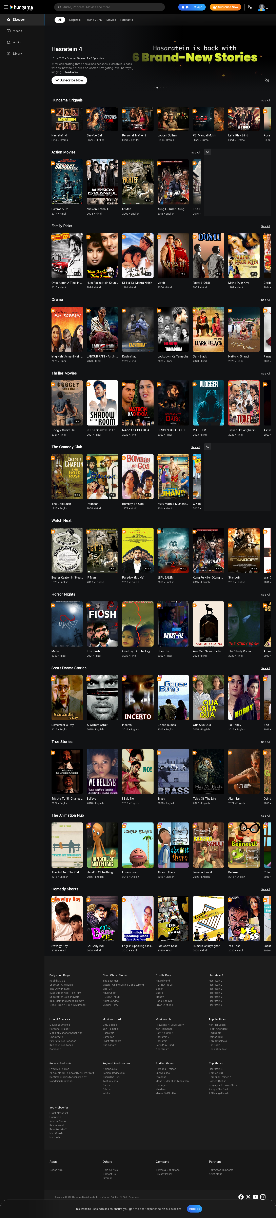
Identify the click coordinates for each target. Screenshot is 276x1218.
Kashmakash (57, 1125)
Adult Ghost (109, 992)
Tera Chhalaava (218, 1041)
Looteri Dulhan (217, 1081)
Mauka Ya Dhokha (60, 1024)
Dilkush (107, 1089)
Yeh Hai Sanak (111, 1029)
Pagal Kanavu (164, 1001)
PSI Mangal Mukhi (219, 1093)
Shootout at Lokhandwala (64, 997)
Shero (159, 992)
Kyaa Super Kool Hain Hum (65, 992)
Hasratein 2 (215, 980)
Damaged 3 (216, 1037)
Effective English (59, 1069)
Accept (194, 1209)
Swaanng (161, 1077)
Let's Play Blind (165, 1045)
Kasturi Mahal (110, 1081)
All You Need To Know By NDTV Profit (72, 1073)
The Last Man (111, 980)
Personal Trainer (60, 1029)
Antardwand (163, 980)
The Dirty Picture (60, 988)
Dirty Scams (110, 1024)
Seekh (159, 988)
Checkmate (56, 1037)
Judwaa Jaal (163, 1073)
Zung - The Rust (218, 1089)
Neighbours (110, 1069)
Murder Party (110, 1005)
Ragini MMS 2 (57, 980)
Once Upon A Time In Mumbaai (68, 1005)
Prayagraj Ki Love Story (170, 1024)
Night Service (111, 1001)
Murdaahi (55, 1137)
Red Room (215, 1033)
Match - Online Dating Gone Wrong (123, 984)
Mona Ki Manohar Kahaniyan (66, 1033)
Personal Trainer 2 (220, 1077)
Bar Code (214, 1045)
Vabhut (107, 1093)
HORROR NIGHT (112, 997)
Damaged (55, 1049)
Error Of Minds (164, 1005)
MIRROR (107, 988)
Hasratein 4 (216, 1069)
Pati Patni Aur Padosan (63, 1041)
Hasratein (108, 1033)
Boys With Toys (218, 1049)
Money (160, 997)
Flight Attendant (112, 1041)
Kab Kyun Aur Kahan (61, 1045)
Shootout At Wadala (61, 984)
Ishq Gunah (56, 1133)
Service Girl (216, 1073)
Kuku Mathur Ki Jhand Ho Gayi (67, 1001)
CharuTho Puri (111, 1077)
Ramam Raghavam (114, 1073)
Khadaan (161, 1089)
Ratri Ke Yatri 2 (164, 1033)
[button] (267, 119)
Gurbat (107, 1085)
